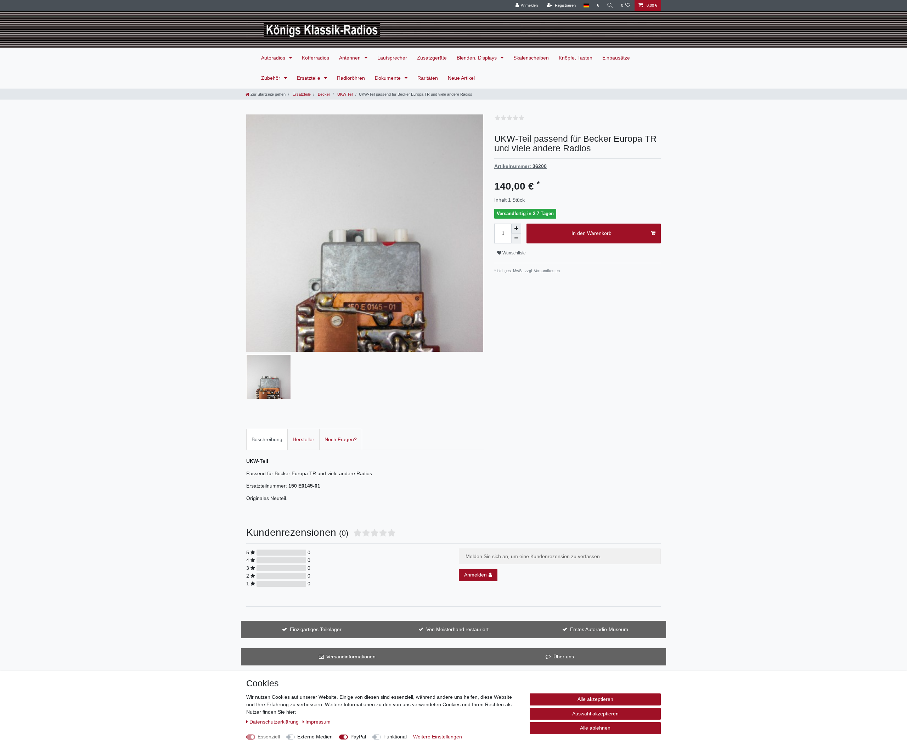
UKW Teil (344, 94)
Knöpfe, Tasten (575, 58)
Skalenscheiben (531, 58)
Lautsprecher (392, 58)
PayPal (358, 736)
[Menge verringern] (516, 238)
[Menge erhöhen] (516, 229)
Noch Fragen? (341, 439)
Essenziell (269, 736)
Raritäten (427, 78)
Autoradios (274, 58)
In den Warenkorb (591, 233)
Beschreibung (267, 439)
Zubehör (271, 78)
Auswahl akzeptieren (595, 713)
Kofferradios (315, 58)
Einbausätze (616, 58)
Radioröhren (351, 78)
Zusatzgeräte (432, 58)
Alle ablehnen (595, 728)
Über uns (563, 656)
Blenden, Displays (477, 58)
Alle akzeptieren (595, 699)
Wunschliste (513, 253)
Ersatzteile (309, 78)
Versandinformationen (351, 656)
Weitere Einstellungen (437, 736)
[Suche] (610, 5)
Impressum (318, 722)
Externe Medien (315, 736)
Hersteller (303, 439)
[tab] (267, 439)
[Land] (586, 5)
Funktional (395, 736)
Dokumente (388, 78)
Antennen (350, 58)
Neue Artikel (461, 78)
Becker (323, 94)
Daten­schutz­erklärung (274, 722)
